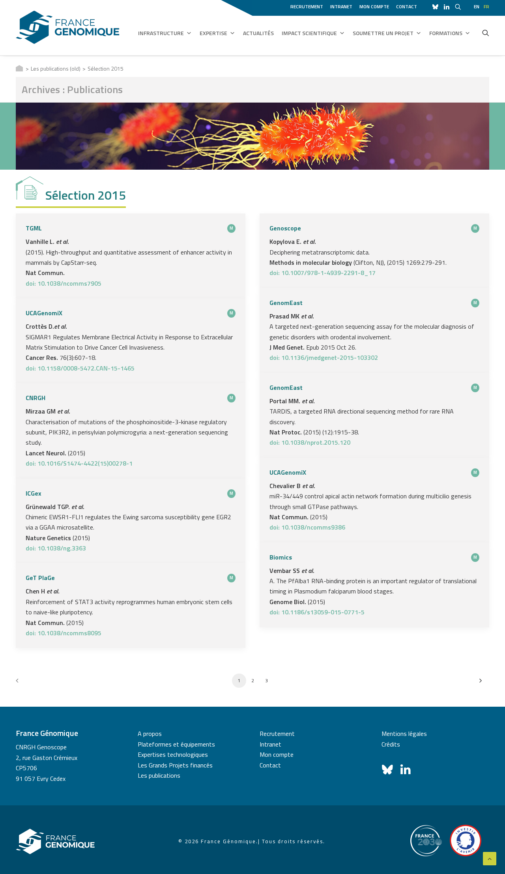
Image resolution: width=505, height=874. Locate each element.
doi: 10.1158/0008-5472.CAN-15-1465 (80, 368)
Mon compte (374, 6)
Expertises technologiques (173, 754)
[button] (485, 32)
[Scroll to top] (489, 858)
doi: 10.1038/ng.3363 (56, 548)
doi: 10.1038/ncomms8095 (63, 633)
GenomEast (286, 302)
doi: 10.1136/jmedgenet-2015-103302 (323, 357)
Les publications (159, 775)
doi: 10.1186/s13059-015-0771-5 (317, 612)
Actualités (258, 33)
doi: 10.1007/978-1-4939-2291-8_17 (322, 272)
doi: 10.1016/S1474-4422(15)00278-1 (79, 463)
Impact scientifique (309, 33)
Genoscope (285, 228)
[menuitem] (308, 5)
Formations (445, 33)
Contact (406, 6)
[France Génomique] (68, 27)
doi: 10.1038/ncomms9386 (307, 527)
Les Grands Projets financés (175, 765)
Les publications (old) (55, 68)
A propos (150, 733)
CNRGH (35, 397)
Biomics (280, 557)
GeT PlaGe (40, 577)
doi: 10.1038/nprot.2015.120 (309, 442)
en (476, 6)
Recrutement (306, 6)
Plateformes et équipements (176, 744)
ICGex (33, 493)
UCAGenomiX (44, 313)
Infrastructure (161, 33)
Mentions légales (404, 733)
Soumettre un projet (383, 33)
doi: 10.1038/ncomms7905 (63, 283)
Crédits (391, 744)
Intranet (341, 6)
